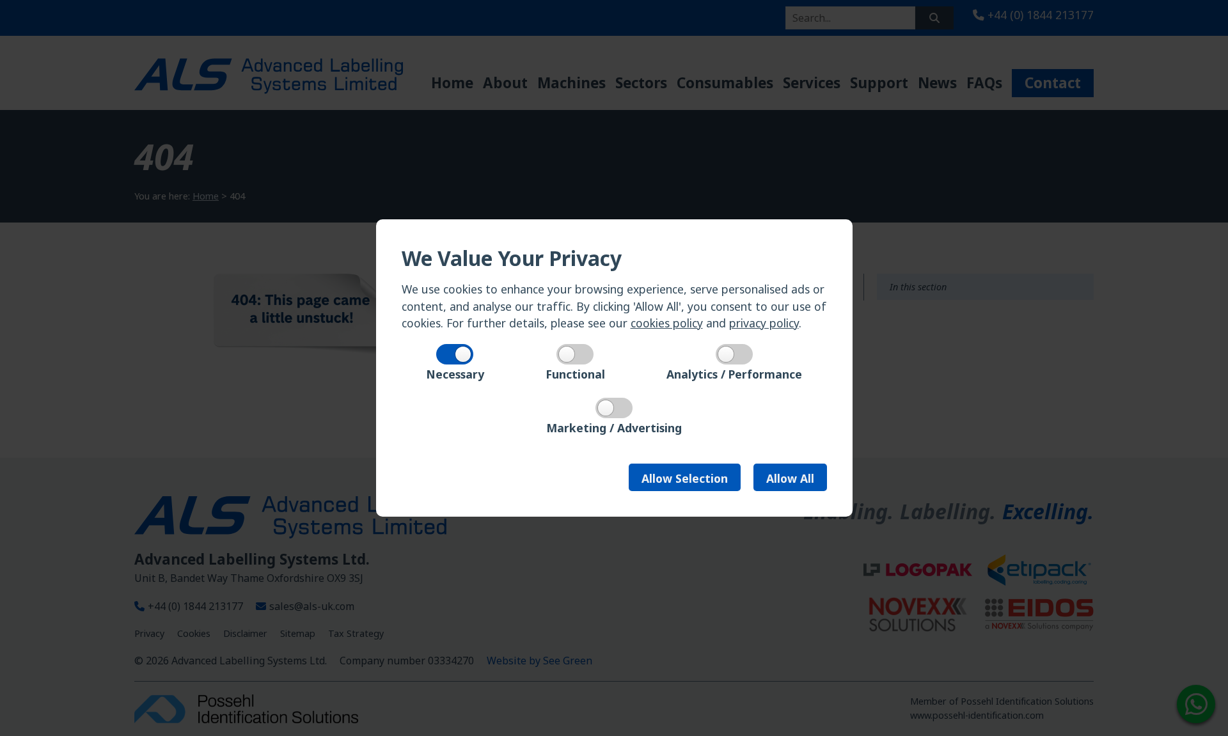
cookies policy (667, 323)
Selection (685, 478)
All (790, 478)
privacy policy (764, 323)
